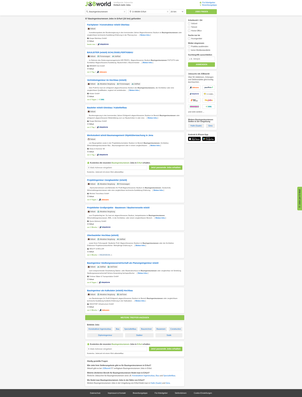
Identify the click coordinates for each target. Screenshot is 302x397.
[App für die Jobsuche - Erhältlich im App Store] (194, 139)
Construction (175, 329)
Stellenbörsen (181, 393)
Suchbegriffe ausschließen (200, 55)
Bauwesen (161, 329)
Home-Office (196, 31)
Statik (169, 335)
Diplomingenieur (105, 335)
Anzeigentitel (196, 39)
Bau (117, 329)
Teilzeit (194, 27)
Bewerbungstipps (209, 5)
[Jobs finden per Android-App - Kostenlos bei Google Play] (208, 139)
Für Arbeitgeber (208, 3)
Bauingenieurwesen (98, 18)
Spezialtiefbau (130, 329)
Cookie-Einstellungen (203, 393)
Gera (168, 383)
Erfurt (120, 18)
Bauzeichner (146, 329)
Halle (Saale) (156, 383)
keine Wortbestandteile (200, 50)
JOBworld (106, 368)
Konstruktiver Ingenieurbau (100, 329)
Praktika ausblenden (199, 46)
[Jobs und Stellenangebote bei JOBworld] (98, 4)
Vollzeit (194, 23)
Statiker (139, 335)
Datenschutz (95, 393)
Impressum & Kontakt (117, 393)
